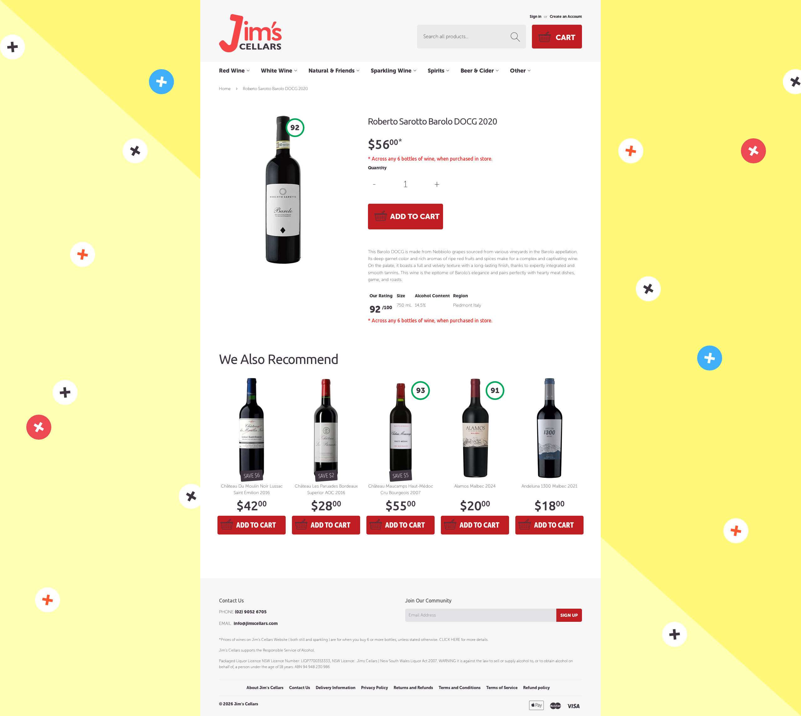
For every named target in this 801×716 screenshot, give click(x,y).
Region (460, 296)
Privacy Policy (374, 687)
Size (401, 296)
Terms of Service (502, 687)
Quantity (377, 168)
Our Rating (381, 296)
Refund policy (536, 687)
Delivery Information (335, 687)
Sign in (535, 16)
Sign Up (569, 615)
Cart (565, 37)
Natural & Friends (332, 70)
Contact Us (299, 687)
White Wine (277, 70)
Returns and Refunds (413, 687)
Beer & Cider (478, 70)
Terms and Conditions (460, 687)
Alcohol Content (432, 296)
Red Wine (232, 70)
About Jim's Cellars (265, 687)
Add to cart (256, 525)
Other (518, 70)
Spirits (437, 70)
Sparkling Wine (392, 70)
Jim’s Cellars (246, 704)
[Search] (516, 37)
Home (225, 88)
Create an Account (566, 16)
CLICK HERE (449, 639)
